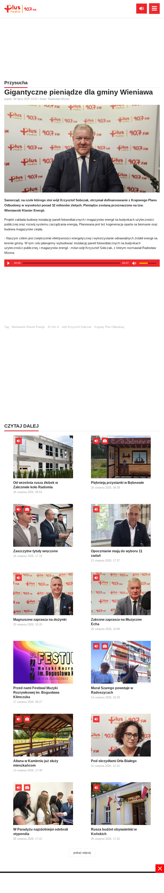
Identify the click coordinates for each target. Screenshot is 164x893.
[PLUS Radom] (20, 8)
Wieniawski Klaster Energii (28, 327)
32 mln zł (53, 327)
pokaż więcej (82, 852)
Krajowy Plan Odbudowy (109, 327)
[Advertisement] (82, 48)
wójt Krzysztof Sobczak (76, 327)
